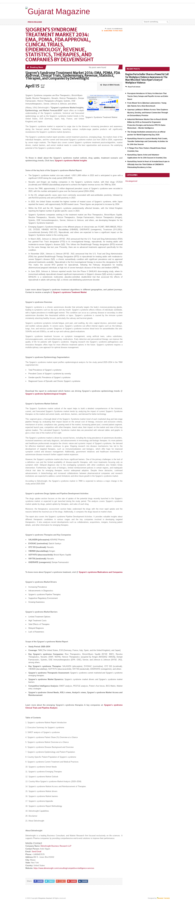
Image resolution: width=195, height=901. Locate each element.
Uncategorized (131, 181)
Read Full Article (134, 87)
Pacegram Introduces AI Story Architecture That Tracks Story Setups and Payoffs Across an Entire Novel (147, 96)
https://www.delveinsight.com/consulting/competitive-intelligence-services (64, 868)
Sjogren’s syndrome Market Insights (71, 160)
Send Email (36, 851)
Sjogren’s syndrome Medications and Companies (100, 572)
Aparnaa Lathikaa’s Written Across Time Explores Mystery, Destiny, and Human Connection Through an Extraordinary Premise (147, 112)
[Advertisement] (136, 10)
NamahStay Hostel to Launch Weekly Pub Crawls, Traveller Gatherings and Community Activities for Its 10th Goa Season (147, 141)
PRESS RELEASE (35, 21)
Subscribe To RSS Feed (113, 30)
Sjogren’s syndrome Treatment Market (70, 292)
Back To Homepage (114, 28)
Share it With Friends (111, 85)
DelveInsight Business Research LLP (56, 846)
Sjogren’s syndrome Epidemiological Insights (45, 394)
